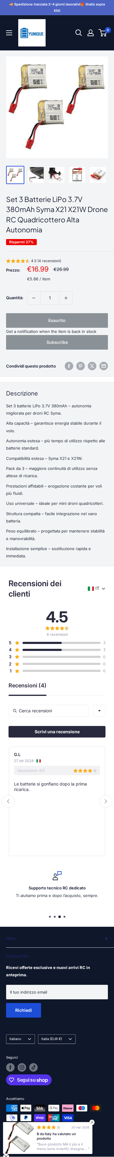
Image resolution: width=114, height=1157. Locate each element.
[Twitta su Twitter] (92, 366)
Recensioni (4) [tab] (28, 686)
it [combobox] (97, 588)
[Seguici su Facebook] (10, 1067)
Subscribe (57, 342)
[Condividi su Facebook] (69, 366)
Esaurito (57, 320)
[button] (33, 262)
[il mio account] (91, 32)
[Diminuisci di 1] (33, 298)
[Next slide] (106, 801)
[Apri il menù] (9, 32)
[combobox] (99, 711)
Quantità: (14, 297)
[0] (103, 32)
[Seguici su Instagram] (22, 1067)
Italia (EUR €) (51, 1039)
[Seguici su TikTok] (33, 1067)
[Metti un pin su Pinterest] (80, 366)
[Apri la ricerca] (78, 32)
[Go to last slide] (8, 801)
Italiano (15, 1039)
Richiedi (23, 1010)
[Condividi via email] (103, 366)
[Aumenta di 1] (66, 298)
